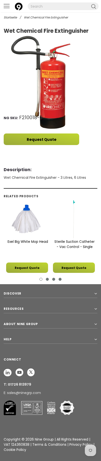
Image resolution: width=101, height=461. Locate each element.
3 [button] (53, 279)
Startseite (10, 17)
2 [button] (47, 279)
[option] (50, 82)
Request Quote (41, 139)
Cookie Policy (15, 449)
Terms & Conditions (49, 444)
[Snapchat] (8, 372)
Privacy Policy (81, 444)
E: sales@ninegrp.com (22, 392)
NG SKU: (11, 117)
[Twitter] (31, 372)
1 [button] (40, 279)
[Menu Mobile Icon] (7, 6)
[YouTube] (19, 372)
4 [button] (60, 279)
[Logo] (19, 5)
